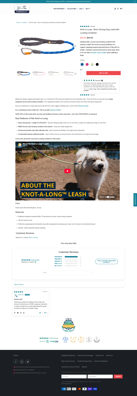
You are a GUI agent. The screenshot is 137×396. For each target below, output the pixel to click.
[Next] (75, 46)
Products (24, 22)
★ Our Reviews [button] (135, 200)
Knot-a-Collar (55, 110)
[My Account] (115, 8)
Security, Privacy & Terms (70, 367)
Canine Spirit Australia (71, 381)
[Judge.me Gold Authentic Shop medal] (73, 340)
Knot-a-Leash (83, 106)
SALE (81, 9)
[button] (84, 26)
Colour (82, 60)
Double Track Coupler (99, 52)
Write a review (33, 237)
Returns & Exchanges (85, 355)
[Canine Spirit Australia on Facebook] (16, 361)
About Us (109, 355)
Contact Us (100, 355)
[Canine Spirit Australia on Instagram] (22, 361)
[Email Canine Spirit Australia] (28, 361)
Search (84, 367)
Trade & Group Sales (84, 361)
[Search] (118, 8)
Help (87, 9)
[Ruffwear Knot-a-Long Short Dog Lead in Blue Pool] (47, 46)
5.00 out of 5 (35, 260)
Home (18, 22)
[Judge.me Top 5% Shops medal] (97, 340)
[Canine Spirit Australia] (22, 8)
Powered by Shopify (66, 383)
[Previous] (19, 46)
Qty (81, 69)
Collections (71, 9)
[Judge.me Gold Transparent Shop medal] (81, 340)
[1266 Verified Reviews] (68, 332)
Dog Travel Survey (68, 361)
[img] (18, 292)
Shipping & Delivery (68, 355)
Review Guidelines (101, 361)
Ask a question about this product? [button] (107, 261)
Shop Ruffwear (58, 9)
